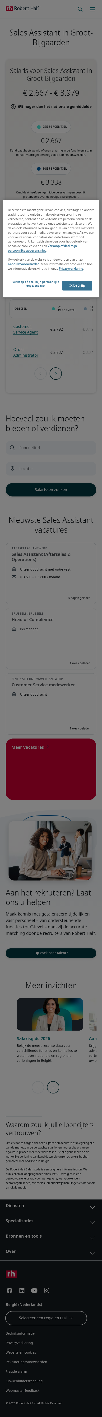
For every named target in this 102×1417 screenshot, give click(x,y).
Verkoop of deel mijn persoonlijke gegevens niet (36, 283)
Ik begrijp (77, 285)
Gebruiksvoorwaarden (23, 264)
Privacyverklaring (71, 268)
